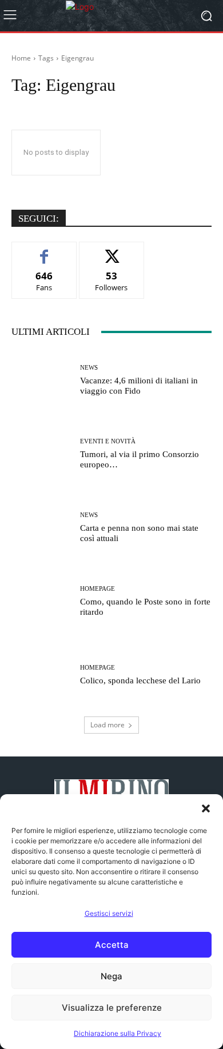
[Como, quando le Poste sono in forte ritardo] (41, 601)
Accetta (112, 944)
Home (21, 58)
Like (44, 250)
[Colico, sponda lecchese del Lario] (41, 675)
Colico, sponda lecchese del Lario (140, 680)
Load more (107, 725)
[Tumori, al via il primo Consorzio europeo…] (41, 454)
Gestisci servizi (109, 913)
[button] (206, 808)
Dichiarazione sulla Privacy (117, 1033)
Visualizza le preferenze (112, 1007)
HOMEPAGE (97, 589)
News (89, 368)
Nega (111, 976)
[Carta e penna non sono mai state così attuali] (41, 528)
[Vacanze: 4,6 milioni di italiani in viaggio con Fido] (41, 380)
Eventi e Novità (108, 441)
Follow (111, 250)
